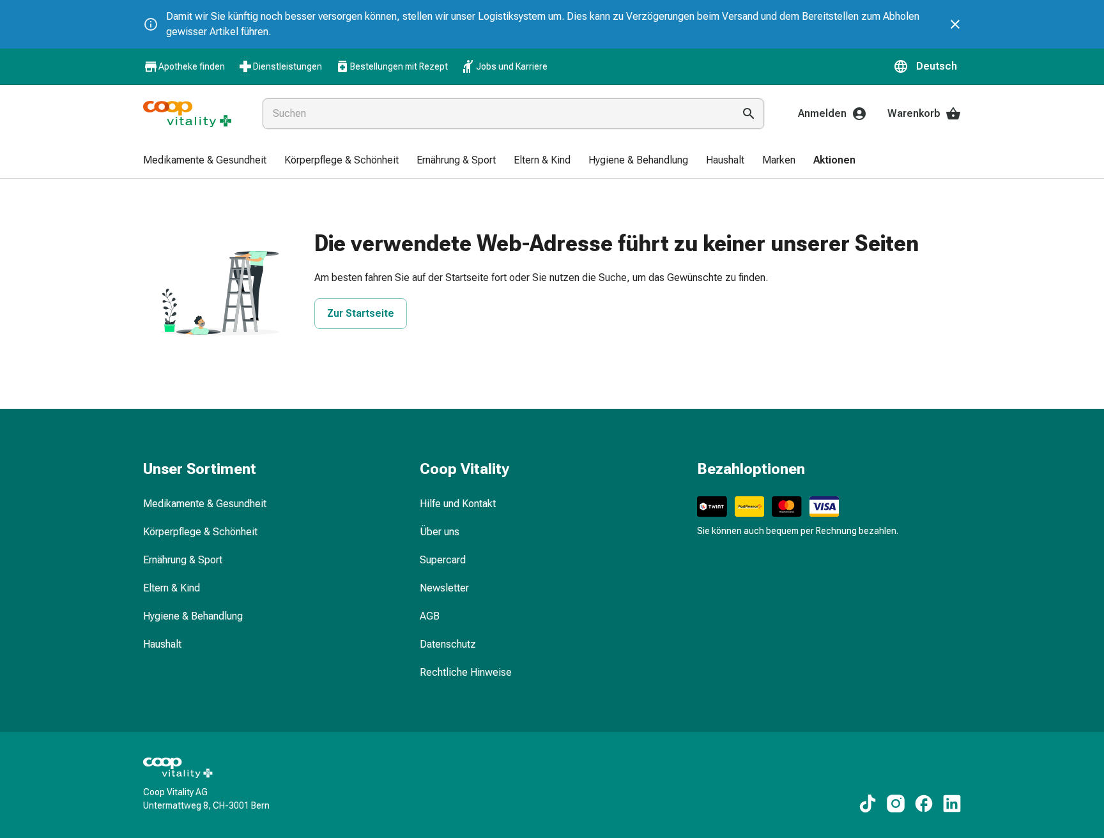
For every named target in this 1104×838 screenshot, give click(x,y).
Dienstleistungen (287, 66)
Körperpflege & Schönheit (200, 532)
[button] (927, 66)
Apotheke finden (191, 66)
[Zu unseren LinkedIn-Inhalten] (952, 803)
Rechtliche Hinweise (466, 672)
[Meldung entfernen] (955, 24)
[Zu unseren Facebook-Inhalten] (924, 803)
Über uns (439, 532)
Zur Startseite (360, 313)
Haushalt (162, 644)
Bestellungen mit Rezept (399, 66)
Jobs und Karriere (512, 66)
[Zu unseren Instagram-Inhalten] (896, 803)
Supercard (443, 560)
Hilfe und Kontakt (458, 504)
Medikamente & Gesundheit (204, 504)
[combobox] (495, 113)
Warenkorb (913, 113)
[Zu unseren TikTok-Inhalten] (868, 803)
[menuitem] (204, 161)
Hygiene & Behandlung (193, 616)
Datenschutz (448, 644)
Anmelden (822, 113)
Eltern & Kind (171, 588)
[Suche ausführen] (748, 113)
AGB (430, 616)
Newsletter (444, 588)
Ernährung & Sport (182, 560)
